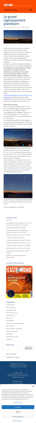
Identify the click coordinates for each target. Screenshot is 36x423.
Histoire (8, 318)
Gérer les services (17, 402)
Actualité (9, 305)
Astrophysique (10, 310)
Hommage (9, 320)
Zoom (8, 339)
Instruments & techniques (13, 323)
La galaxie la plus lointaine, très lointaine (18, 245)
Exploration (9, 315)
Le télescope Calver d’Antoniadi (15, 237)
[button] (33, 386)
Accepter (18, 407)
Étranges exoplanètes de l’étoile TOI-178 (18, 243)
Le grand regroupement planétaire (16, 227)
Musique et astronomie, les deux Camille (18, 235)
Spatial (8, 334)
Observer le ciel (15, 27)
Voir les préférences (18, 416)
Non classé (9, 326)
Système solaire (25, 27)
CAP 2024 (9, 220)
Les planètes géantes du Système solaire (18, 240)
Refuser (18, 412)
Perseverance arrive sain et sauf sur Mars (18, 248)
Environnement (10, 313)
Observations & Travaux (13, 328)
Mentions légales (17, 420)
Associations (9, 307)
